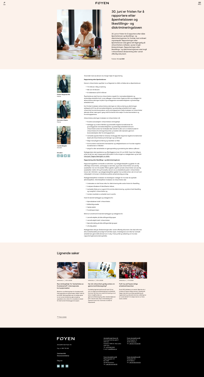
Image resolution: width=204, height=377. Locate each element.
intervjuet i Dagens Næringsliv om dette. (97, 156)
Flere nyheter (63, 317)
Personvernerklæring (63, 355)
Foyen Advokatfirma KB (133, 338)
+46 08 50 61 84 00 (111, 364)
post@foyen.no (112, 349)
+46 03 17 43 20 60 (134, 343)
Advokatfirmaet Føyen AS (111, 338)
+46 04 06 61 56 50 (135, 362)
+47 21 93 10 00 (110, 347)
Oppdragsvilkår (61, 353)
